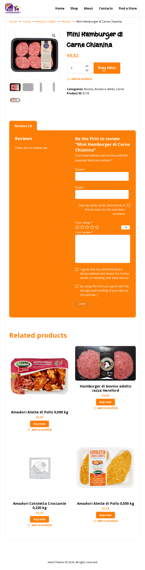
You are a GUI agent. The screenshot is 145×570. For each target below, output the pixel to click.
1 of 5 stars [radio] (77, 227)
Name (80, 169)
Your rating (83, 223)
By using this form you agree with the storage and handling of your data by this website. (104, 290)
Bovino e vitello (46, 21)
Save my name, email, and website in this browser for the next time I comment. (101, 209)
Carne (26, 21)
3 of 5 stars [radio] (87, 227)
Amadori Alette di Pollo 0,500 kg (39, 412)
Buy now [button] (39, 424)
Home (13, 21)
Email (79, 187)
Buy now (107, 68)
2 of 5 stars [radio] (82, 227)
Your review (84, 232)
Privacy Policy (88, 282)
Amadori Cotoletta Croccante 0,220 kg (39, 505)
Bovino (66, 21)
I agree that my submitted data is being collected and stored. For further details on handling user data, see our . (105, 275)
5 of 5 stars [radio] (97, 227)
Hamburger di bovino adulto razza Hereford (105, 388)
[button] (54, 35)
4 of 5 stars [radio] (92, 227)
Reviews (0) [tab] (23, 125)
